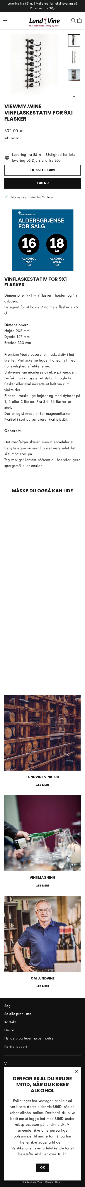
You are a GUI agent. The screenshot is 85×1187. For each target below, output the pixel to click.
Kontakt (10, 1021)
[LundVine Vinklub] (42, 733)
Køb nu (42, 183)
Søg (7, 1005)
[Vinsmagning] (42, 833)
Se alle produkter (17, 1013)
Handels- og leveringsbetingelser (29, 1038)
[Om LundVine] (42, 934)
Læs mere (42, 785)
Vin (6, 1063)
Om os (9, 1030)
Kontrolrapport (15, 1046)
